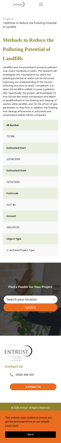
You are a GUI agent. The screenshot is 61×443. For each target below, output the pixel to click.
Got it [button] (30, 434)
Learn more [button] (11, 425)
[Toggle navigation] (41, 4)
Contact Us (33, 387)
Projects (8, 19)
